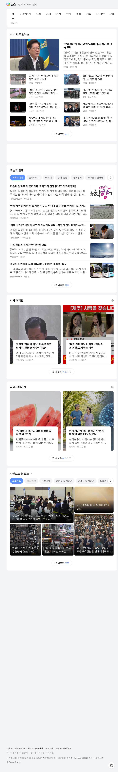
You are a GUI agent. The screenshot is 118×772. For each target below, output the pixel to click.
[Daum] (8, 4)
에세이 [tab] (48, 177)
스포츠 (27, 4)
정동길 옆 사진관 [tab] (64, 480)
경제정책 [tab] (77, 177)
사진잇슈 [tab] (46, 480)
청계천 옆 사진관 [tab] (86, 480)
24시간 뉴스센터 (35, 748)
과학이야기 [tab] (17, 177)
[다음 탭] (111, 177)
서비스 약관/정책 (64, 748)
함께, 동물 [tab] (62, 177)
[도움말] (112, 300)
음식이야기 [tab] (34, 177)
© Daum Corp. (13, 762)
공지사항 (49, 748)
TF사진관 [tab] (31, 480)
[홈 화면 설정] (111, 765)
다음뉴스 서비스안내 (15, 748)
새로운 (63, 134)
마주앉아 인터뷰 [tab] (95, 177)
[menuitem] (12, 14)
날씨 (35, 4)
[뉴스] (13, 4)
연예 (20, 4)
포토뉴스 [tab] (16, 480)
